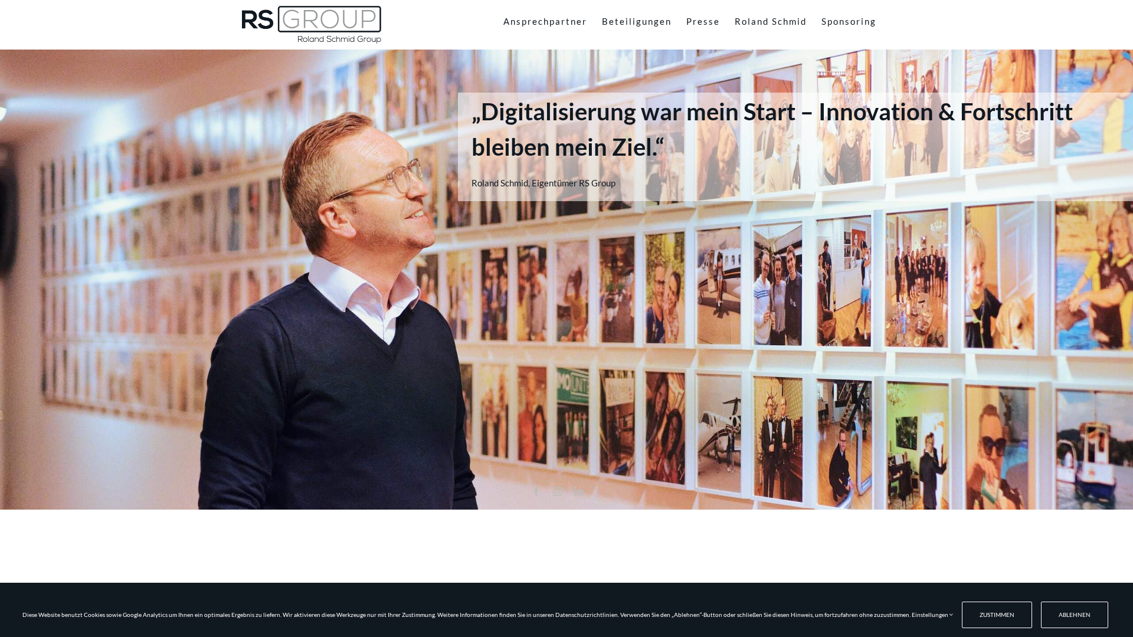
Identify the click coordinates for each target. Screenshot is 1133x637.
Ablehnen (1075, 614)
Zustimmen (997, 614)
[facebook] (536, 491)
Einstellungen (930, 614)
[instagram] (557, 491)
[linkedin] (579, 491)
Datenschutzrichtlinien (586, 614)
